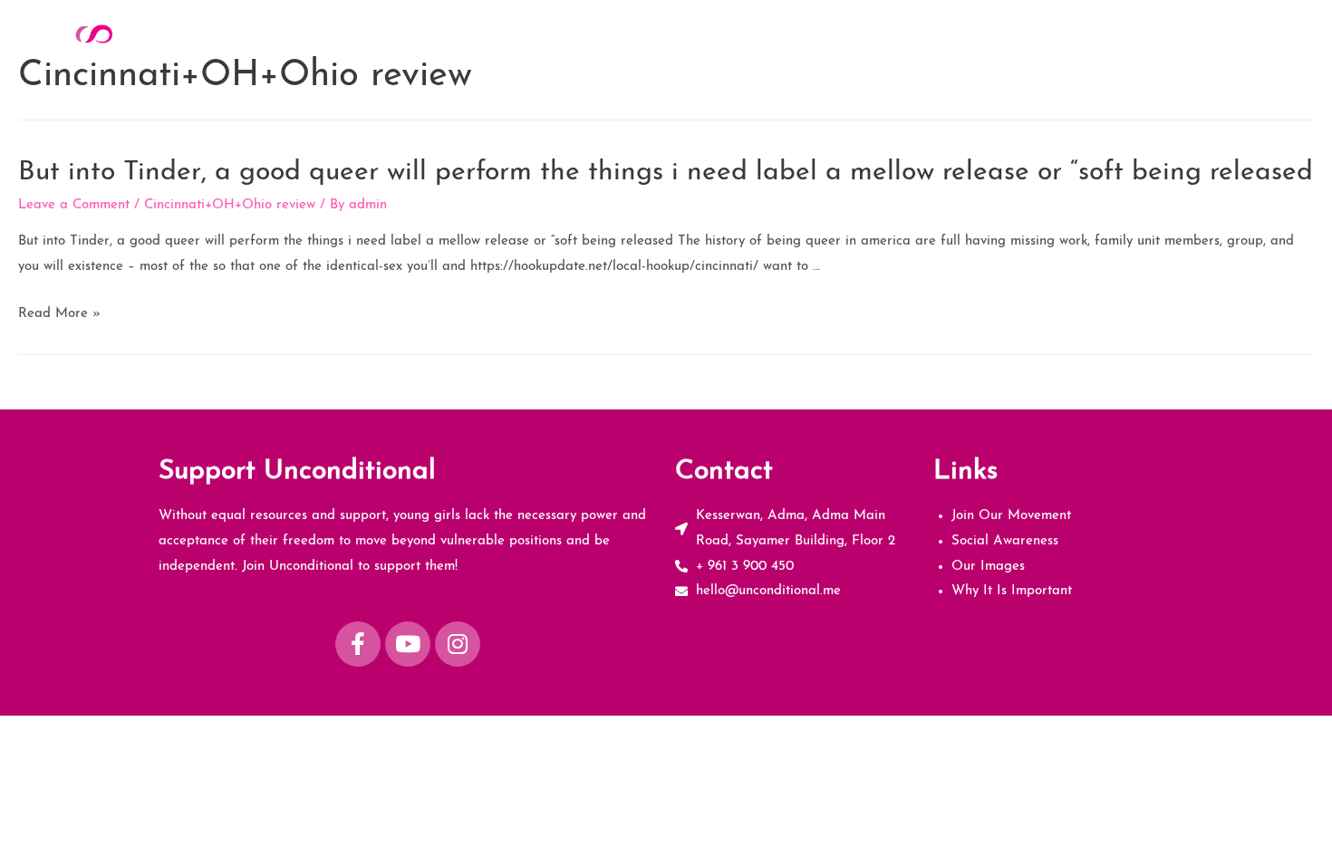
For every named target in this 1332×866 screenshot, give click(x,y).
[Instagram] (457, 644)
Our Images (1102, 33)
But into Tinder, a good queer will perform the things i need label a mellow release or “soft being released (665, 173)
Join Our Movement (844, 33)
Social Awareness (984, 33)
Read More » (59, 314)
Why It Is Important (1226, 33)
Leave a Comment (74, 205)
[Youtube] (407, 644)
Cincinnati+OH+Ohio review (229, 205)
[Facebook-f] (358, 644)
